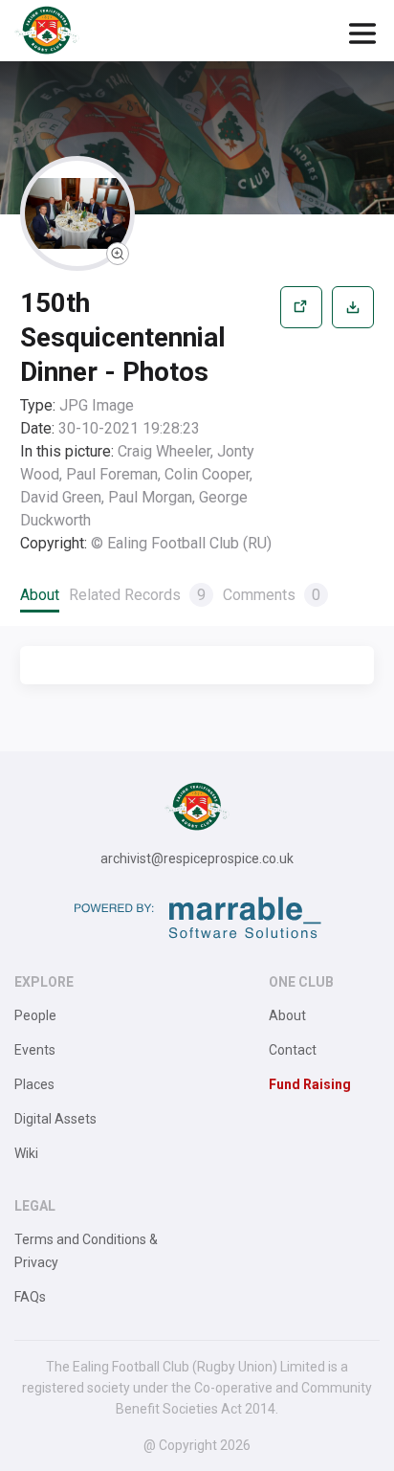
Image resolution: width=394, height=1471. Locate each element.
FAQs (30, 1296)
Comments (271, 595)
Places (34, 1084)
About (39, 595)
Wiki (26, 1153)
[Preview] (301, 420)
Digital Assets (55, 1118)
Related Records (137, 595)
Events (34, 1050)
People (35, 1015)
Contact (293, 1050)
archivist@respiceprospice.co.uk (197, 858)
